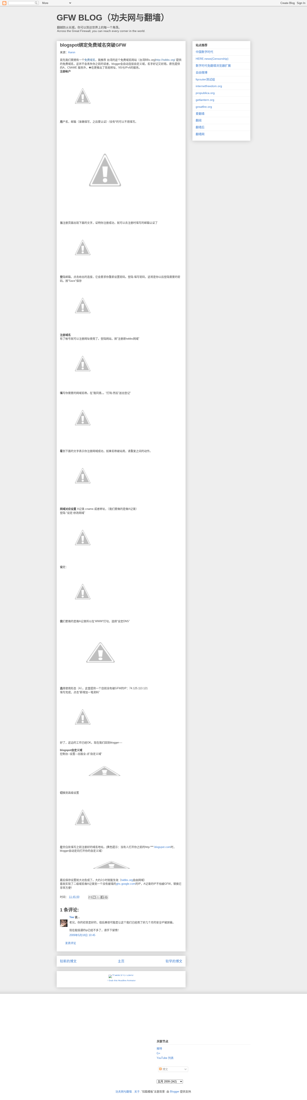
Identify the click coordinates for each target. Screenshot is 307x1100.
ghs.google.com (125, 883)
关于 (137, 1091)
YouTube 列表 (165, 1057)
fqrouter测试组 (205, 79)
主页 (121, 961)
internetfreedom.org (209, 86)
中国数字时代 (204, 51)
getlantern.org (205, 99)
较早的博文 (174, 961)
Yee (71, 917)
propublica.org (205, 93)
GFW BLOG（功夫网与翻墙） (113, 17)
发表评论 (70, 943)
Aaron (71, 52)
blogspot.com (162, 847)
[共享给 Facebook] (102, 897)
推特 (159, 1048)
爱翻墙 (200, 113)
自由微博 (201, 72)
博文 (165, 1069)
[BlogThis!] (94, 897)
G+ (158, 1053)
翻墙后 (200, 127)
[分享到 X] (98, 897)
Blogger (174, 1091)
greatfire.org (204, 106)
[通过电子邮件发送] (90, 897)
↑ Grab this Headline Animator (121, 980)
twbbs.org (127, 880)
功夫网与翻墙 (123, 1091)
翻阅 (199, 120)
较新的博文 (68, 961)
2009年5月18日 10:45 (82, 935)
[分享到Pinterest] (106, 897)
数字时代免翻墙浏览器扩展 (213, 65)
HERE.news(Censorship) (212, 58)
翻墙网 (200, 134)
